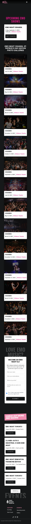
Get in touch (10, 512)
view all (16, 491)
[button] (27, 2)
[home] (4, 2)
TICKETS (10, 432)
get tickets (10, 36)
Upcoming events (21, 510)
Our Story (9, 509)
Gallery (18, 512)
